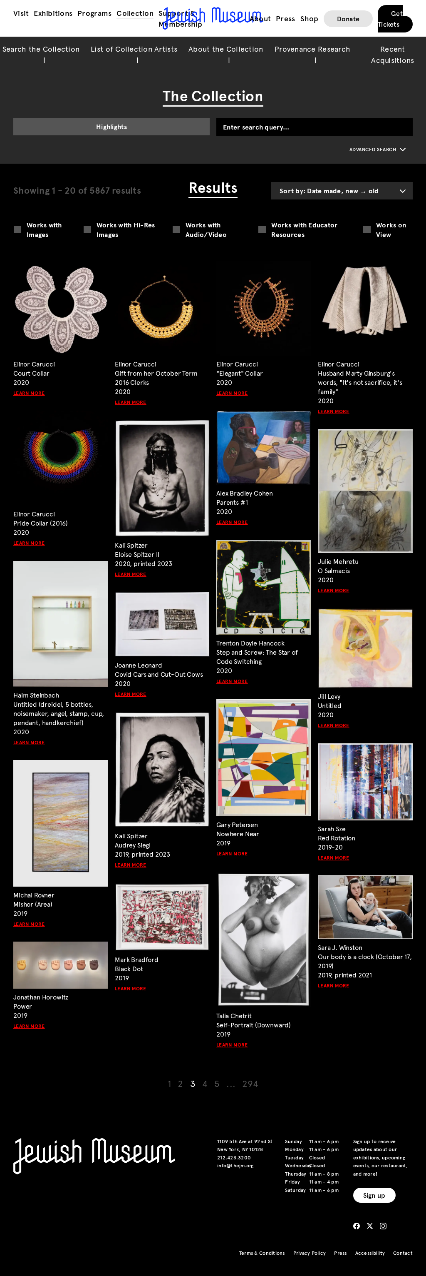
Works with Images (44, 229)
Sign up (374, 1194)
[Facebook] (356, 1226)
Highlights (111, 126)
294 (250, 1083)
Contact (403, 1252)
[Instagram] (383, 1226)
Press (285, 18)
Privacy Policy (309, 1252)
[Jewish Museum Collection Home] (213, 18)
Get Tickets (390, 18)
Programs (94, 13)
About (260, 18)
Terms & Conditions (262, 1252)
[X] (370, 1226)
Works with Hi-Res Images (126, 229)
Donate (348, 18)
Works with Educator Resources (304, 229)
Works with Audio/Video (206, 229)
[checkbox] (17, 229)
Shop (309, 18)
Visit (21, 13)
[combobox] (342, 190)
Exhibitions (53, 13)
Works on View (391, 229)
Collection (135, 13)
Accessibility (370, 1252)
